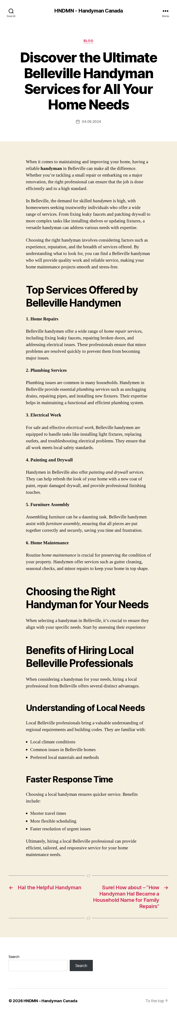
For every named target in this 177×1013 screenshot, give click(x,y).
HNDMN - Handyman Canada (88, 10)
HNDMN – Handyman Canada (50, 1001)
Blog (88, 41)
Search (14, 956)
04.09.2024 (91, 121)
